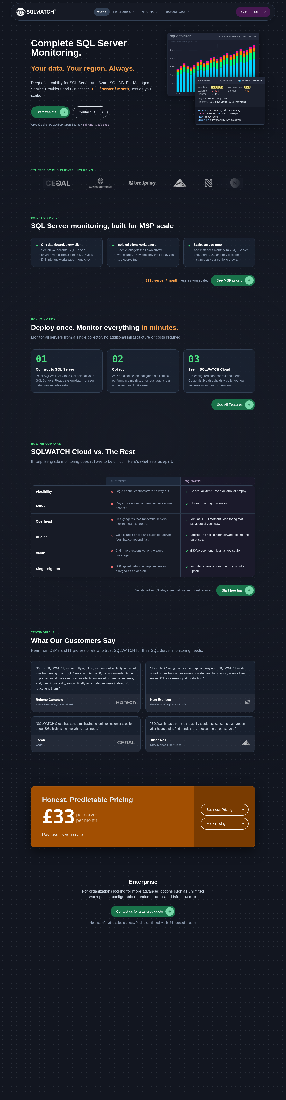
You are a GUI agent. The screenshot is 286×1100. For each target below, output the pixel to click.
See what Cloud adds (96, 124)
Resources (175, 11)
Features (122, 11)
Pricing (147, 11)
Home (102, 11)
